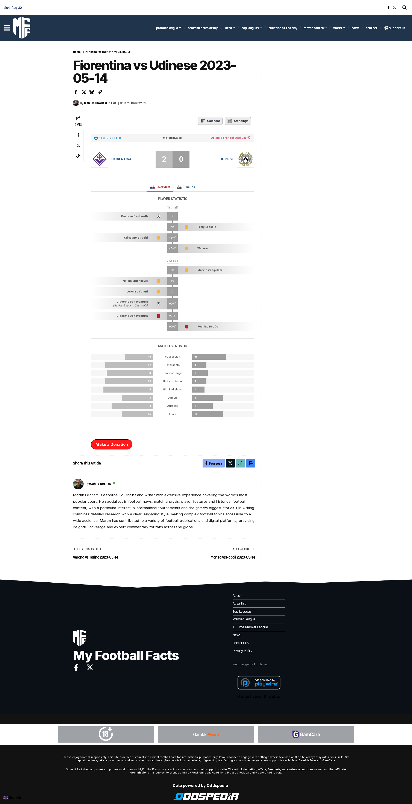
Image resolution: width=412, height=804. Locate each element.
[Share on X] (84, 92)
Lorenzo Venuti (137, 291)
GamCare (329, 760)
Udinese (227, 159)
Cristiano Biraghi (136, 237)
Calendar (213, 121)
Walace (202, 248)
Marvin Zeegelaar (210, 270)
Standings (241, 121)
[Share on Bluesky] (92, 92)
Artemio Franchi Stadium (228, 137)
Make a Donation (111, 444)
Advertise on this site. (259, 696)
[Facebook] (388, 7)
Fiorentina (121, 159)
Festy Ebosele (206, 226)
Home (77, 51)
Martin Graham (95, 102)
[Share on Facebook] (76, 92)
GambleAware (308, 760)
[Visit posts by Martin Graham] (76, 103)
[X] (394, 7)
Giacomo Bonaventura (132, 301)
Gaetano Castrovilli (134, 216)
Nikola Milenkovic (135, 280)
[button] (404, 7)
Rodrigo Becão (207, 326)
